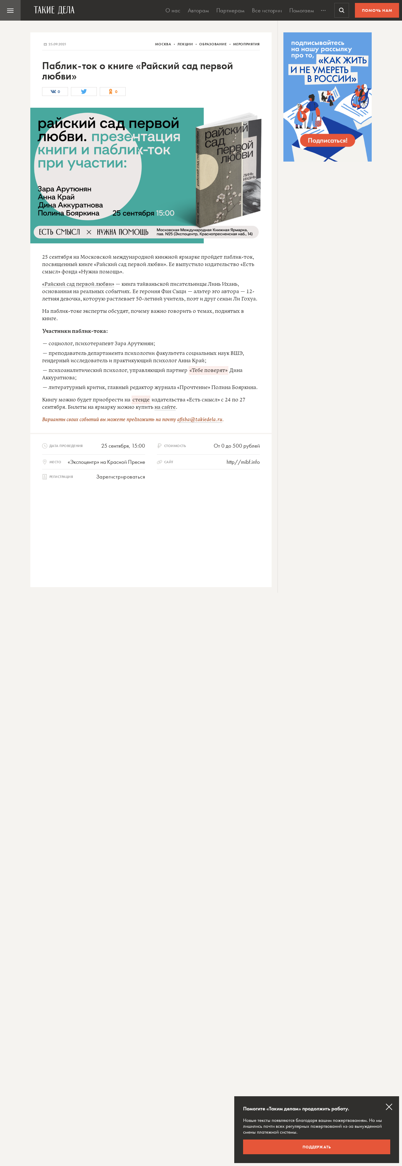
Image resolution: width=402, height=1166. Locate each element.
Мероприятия (246, 44)
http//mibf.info (243, 462)
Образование (213, 44)
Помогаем (301, 10)
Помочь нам (377, 10)
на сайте (165, 407)
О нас (172, 10)
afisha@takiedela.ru (199, 419)
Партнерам (230, 10)
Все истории (267, 10)
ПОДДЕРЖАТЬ (317, 1147)
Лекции (185, 44)
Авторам (198, 10)
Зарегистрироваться (120, 476)
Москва (163, 44)
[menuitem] (10, 10)
